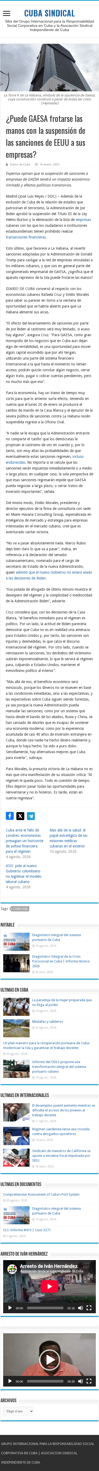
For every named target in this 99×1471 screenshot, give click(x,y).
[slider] (45, 1381)
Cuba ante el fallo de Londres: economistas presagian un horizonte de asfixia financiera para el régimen (24, 841)
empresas (83, 220)
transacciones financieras (26, 237)
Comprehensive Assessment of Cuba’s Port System (41, 1194)
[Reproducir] (10, 1308)
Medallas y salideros (47, 1022)
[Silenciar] (80, 1308)
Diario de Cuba (20, 164)
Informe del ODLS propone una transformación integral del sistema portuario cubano (59, 1066)
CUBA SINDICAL (49, 13)
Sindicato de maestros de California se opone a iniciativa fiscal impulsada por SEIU (61, 1155)
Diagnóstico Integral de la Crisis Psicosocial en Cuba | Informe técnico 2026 (61, 961)
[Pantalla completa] (89, 1308)
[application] (49, 1286)
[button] (49, 1360)
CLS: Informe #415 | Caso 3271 (27, 1230)
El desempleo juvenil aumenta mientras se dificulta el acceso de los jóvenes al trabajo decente (63, 1110)
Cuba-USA (20, 909)
